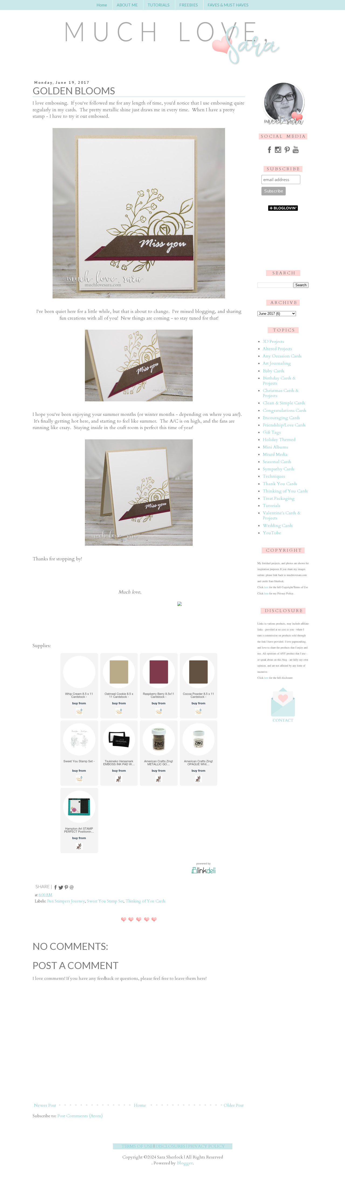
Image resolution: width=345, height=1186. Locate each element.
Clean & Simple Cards (284, 403)
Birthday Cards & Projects (279, 380)
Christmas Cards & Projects (281, 393)
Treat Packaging (279, 498)
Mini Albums (275, 447)
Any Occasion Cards (282, 356)
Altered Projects (277, 349)
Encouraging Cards (281, 418)
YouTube (272, 533)
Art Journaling (277, 363)
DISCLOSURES (170, 1146)
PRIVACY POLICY (206, 1146)
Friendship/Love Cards (284, 425)
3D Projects (273, 341)
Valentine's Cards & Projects (282, 515)
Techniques (274, 476)
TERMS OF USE (137, 1146)
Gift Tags (272, 432)
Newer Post (45, 1105)
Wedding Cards (278, 526)
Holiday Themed (279, 440)
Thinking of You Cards (145, 901)
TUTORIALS (158, 4)
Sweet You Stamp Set (105, 901)
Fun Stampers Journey (66, 901)
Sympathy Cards (278, 469)
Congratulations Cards (284, 410)
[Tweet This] (61, 888)
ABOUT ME (127, 4)
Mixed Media (275, 454)
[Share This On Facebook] (55, 888)
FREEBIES (188, 4)
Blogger (185, 1163)
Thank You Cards (280, 484)
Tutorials (271, 506)
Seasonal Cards (277, 462)
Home (101, 4)
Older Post (234, 1105)
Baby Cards (273, 371)
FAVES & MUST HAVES (228, 4)
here (266, 587)
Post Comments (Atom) (80, 1116)
